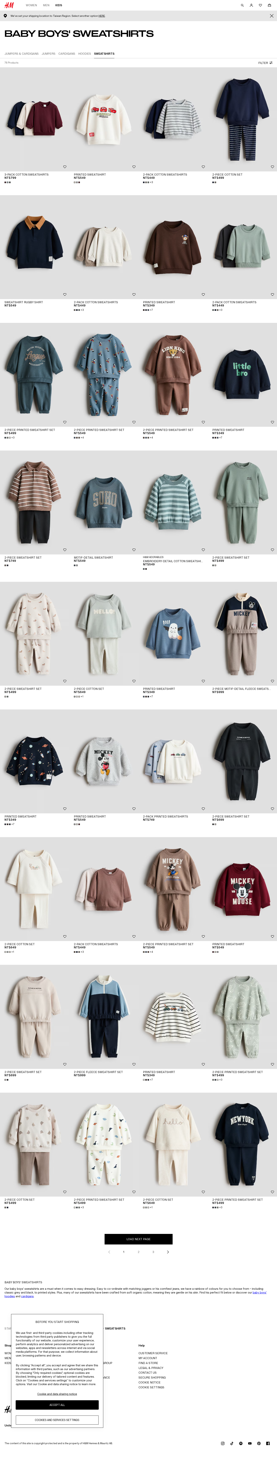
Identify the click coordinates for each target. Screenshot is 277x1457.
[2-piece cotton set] (104, 634)
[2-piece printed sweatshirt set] (34, 375)
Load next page (138, 1239)
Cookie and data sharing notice (57, 1394)
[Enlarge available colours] (8, 182)
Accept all (57, 1405)
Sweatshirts (115, 1328)
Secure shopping (152, 1377)
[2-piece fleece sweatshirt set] (104, 1017)
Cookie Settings (151, 1387)
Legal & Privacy (150, 1367)
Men (46, 5)
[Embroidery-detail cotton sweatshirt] (173, 502)
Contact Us (147, 1372)
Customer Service (153, 1353)
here (102, 16)
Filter (263, 62)
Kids (58, 5)
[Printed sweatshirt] (104, 119)
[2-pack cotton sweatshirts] (173, 119)
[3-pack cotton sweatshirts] (34, 119)
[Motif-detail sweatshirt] (104, 502)
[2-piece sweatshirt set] (34, 502)
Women (31, 5)
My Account (147, 1358)
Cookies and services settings (57, 1420)
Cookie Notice (149, 1382)
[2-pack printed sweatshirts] (173, 761)
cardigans (27, 1296)
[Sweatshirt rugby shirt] (34, 247)
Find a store (148, 1363)
